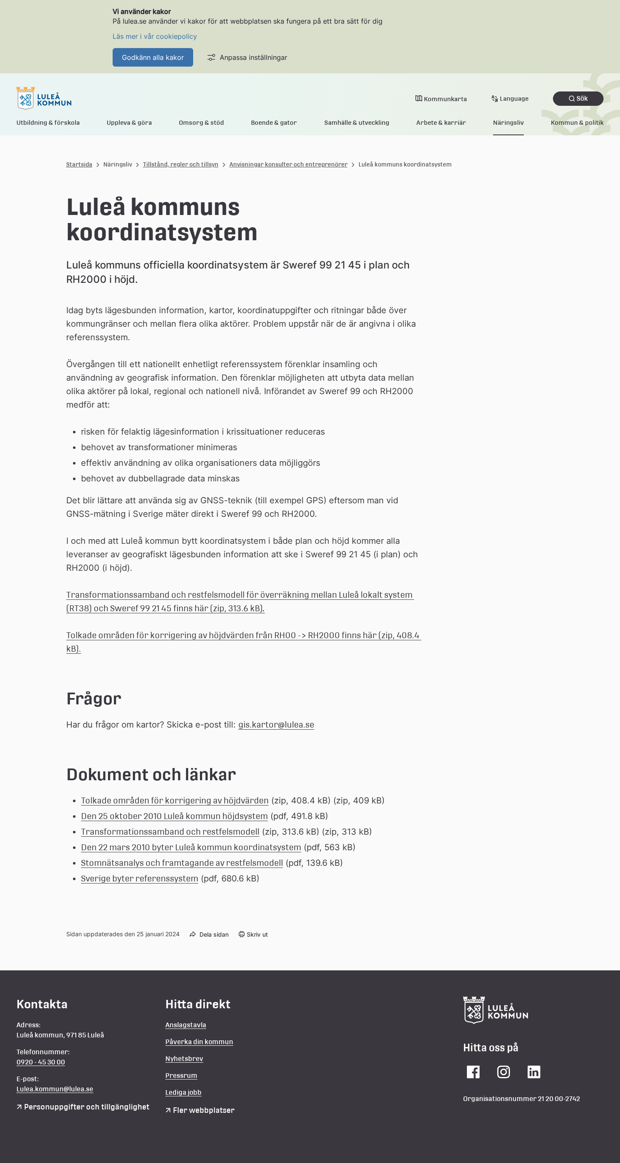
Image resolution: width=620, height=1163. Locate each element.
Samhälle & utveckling (356, 122)
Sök (582, 98)
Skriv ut (257, 934)
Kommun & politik (577, 122)
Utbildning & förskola (48, 122)
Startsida (79, 164)
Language (514, 98)
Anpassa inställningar (253, 57)
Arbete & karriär (441, 122)
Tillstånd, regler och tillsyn (180, 164)
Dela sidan (214, 934)
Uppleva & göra (129, 122)
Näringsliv (508, 122)
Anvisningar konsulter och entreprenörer (288, 164)
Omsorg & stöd (201, 122)
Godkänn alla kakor (153, 57)
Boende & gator (274, 122)
